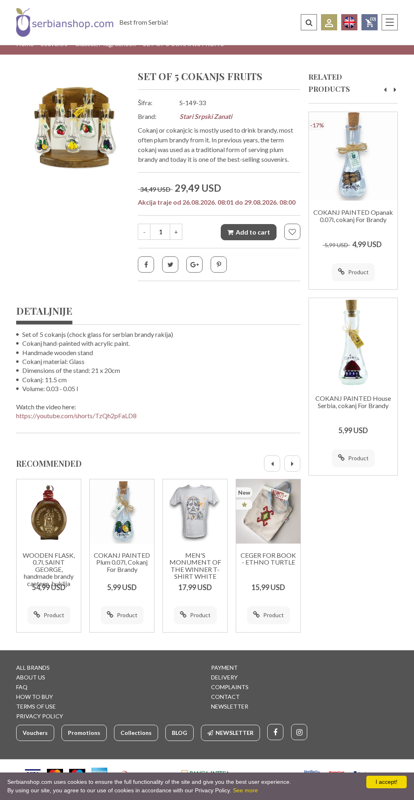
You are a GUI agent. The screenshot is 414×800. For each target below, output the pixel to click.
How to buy (34, 696)
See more (245, 790)
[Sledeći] (292, 463)
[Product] (49, 511)
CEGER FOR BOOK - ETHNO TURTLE (268, 559)
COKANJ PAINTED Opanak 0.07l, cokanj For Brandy (353, 216)
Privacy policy (39, 716)
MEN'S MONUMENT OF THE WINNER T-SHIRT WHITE (195, 566)
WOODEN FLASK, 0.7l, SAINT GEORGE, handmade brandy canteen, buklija (49, 569)
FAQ (21, 687)
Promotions (84, 732)
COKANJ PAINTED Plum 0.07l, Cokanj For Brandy (122, 562)
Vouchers (35, 732)
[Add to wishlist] (292, 232)
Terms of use (36, 706)
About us (30, 677)
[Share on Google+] (194, 264)
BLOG (179, 732)
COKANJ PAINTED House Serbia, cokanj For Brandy (353, 402)
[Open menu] (390, 22)
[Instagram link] (299, 732)
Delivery (224, 677)
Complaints (230, 687)
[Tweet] (170, 264)
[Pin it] (219, 264)
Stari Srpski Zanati (206, 116)
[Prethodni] (272, 463)
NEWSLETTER (229, 706)
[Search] (309, 22)
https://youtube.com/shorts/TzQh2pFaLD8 (76, 415)
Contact (225, 696)
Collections (136, 732)
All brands (33, 667)
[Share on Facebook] (146, 264)
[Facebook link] (275, 732)
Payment (224, 667)
